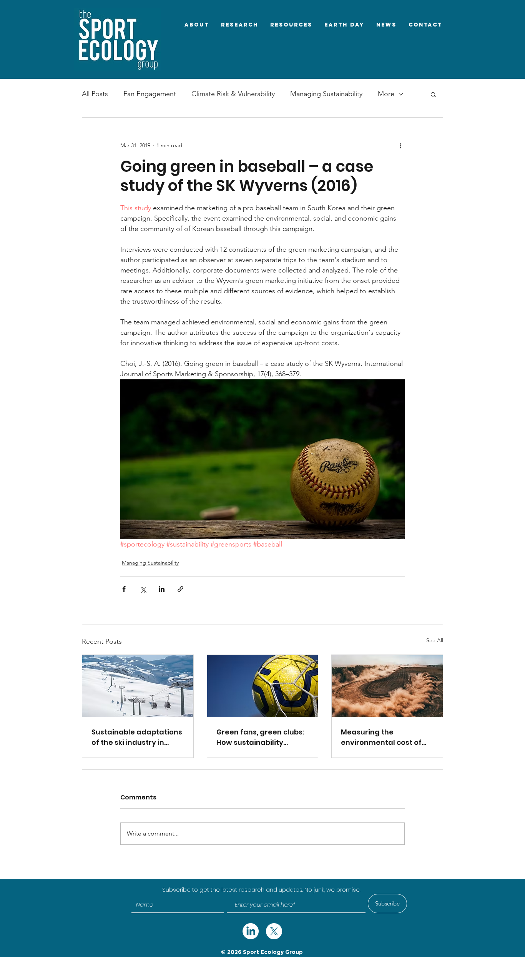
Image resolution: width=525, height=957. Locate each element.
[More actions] (400, 145)
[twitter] (251, 931)
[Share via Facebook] (124, 589)
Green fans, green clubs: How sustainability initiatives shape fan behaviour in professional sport (260, 737)
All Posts (95, 94)
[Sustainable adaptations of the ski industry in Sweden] (137, 686)
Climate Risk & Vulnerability (233, 94)
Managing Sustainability (326, 94)
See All (434, 640)
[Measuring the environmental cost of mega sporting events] (387, 686)
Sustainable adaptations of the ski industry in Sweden (136, 737)
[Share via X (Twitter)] (142, 589)
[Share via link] (180, 589)
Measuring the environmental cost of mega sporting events (381, 737)
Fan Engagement (149, 94)
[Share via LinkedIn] (161, 589)
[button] (433, 94)
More (386, 94)
